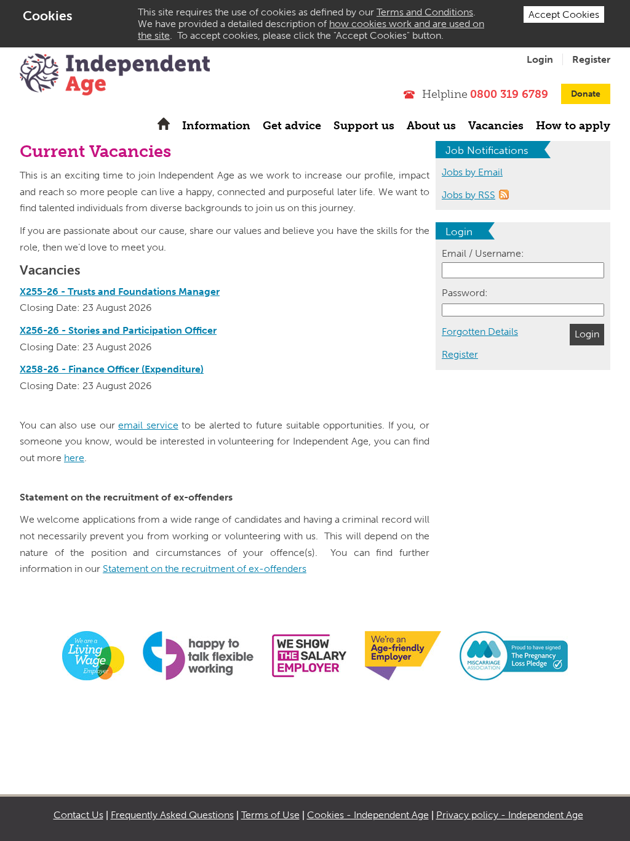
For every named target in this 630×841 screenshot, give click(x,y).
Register (591, 59)
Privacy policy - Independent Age (509, 815)
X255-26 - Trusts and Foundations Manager (120, 291)
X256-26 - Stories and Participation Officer (118, 330)
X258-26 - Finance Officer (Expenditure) (112, 369)
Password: (465, 293)
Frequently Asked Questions (172, 815)
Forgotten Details (480, 331)
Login (540, 59)
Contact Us (78, 815)
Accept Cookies (563, 14)
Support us (363, 125)
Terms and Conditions (425, 12)
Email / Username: (483, 253)
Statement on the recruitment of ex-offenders (204, 568)
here (74, 458)
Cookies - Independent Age (368, 815)
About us (431, 125)
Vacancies (496, 125)
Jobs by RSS (468, 195)
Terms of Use (270, 815)
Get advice (292, 125)
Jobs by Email (472, 172)
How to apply (573, 125)
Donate (585, 94)
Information (216, 125)
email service (148, 425)
